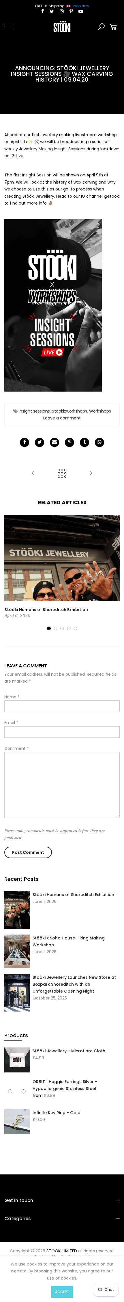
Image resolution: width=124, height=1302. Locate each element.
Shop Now (80, 5)
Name (12, 697)
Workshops (100, 411)
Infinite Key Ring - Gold (56, 1113)
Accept (62, 1291)
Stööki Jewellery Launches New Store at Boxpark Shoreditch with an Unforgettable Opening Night (74, 984)
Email (11, 722)
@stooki (112, 196)
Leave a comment (62, 418)
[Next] (114, 573)
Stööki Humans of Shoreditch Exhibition (73, 894)
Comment (16, 748)
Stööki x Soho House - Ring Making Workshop (69, 941)
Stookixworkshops (69, 411)
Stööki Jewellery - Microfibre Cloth (69, 1051)
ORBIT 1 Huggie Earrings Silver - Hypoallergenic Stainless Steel (65, 1085)
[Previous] (10, 573)
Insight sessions (34, 411)
